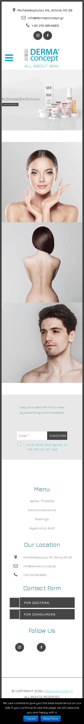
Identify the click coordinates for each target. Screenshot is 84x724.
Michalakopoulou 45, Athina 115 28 (44, 10)
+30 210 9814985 (45, 25)
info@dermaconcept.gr (45, 18)
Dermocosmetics (42, 510)
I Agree (31, 718)
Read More (50, 718)
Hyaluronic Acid (42, 528)
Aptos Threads (42, 501)
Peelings (42, 519)
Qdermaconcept (57, 691)
